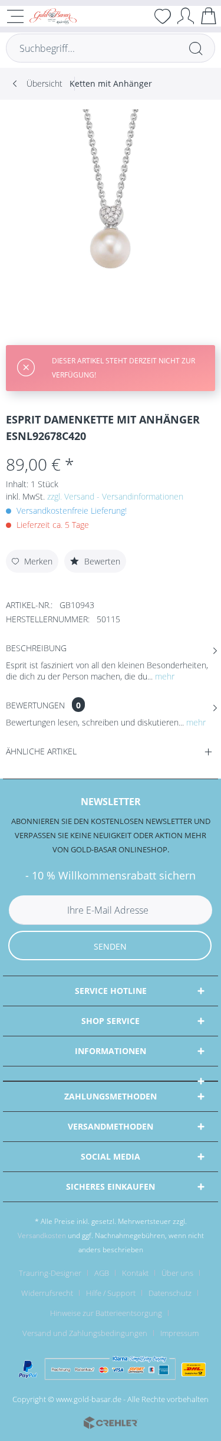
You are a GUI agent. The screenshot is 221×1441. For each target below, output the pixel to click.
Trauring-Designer (50, 1273)
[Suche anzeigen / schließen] (139, 16)
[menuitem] (139, 16)
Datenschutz (170, 1293)
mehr (163, 676)
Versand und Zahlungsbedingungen (84, 1333)
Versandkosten (42, 1235)
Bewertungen (35, 705)
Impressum (179, 1333)
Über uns (177, 1273)
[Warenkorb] (208, 15)
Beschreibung (36, 648)
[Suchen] (195, 48)
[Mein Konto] (185, 15)
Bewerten (101, 561)
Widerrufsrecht (47, 1293)
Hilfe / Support (111, 1293)
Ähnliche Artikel (41, 751)
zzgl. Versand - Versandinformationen (115, 496)
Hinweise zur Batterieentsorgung (106, 1313)
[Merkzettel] (162, 15)
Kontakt (135, 1273)
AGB (101, 1273)
